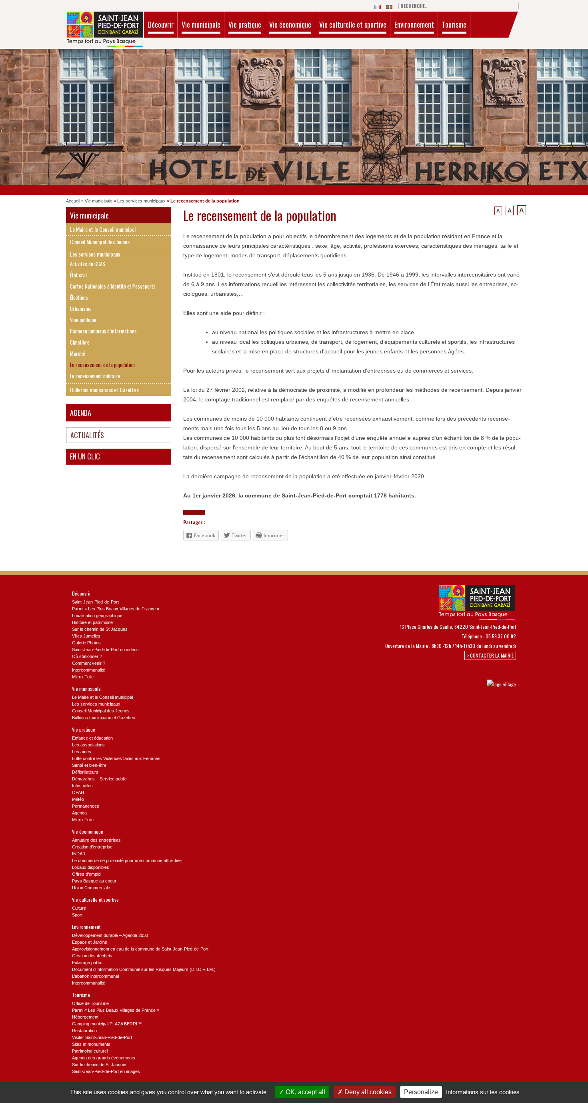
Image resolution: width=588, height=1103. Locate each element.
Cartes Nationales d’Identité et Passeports (113, 286)
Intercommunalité (88, 670)
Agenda (80, 412)
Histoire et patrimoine (92, 622)
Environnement (414, 24)
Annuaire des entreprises (96, 840)
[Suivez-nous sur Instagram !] (464, 684)
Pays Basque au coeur (94, 880)
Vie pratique (244, 24)
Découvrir (161, 24)
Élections (79, 297)
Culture (79, 908)
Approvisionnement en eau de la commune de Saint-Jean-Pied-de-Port (140, 949)
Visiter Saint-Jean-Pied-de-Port (102, 1037)
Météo (78, 799)
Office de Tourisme (90, 1003)
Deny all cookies (367, 1092)
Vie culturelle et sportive (352, 24)
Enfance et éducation (92, 738)
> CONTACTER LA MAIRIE (490, 655)
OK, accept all (304, 1092)
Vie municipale (201, 24)
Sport (77, 914)
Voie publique (83, 320)
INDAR (79, 853)
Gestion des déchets (92, 955)
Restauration (84, 1030)
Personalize (421, 1092)
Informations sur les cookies (483, 1092)
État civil (78, 275)
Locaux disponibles (90, 867)
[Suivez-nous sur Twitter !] (451, 684)
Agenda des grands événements (103, 1057)
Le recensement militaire (95, 376)
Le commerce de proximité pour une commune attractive (127, 860)
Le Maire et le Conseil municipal (103, 229)
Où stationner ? (87, 656)
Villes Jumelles (86, 636)
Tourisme (454, 24)
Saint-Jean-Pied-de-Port (95, 602)
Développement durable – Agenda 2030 (110, 935)
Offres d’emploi (86, 874)
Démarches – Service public (99, 778)
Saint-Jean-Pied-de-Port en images (106, 1071)
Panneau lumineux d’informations (103, 331)
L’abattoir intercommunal (95, 976)
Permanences (85, 806)
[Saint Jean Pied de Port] (105, 30)
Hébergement (85, 1017)
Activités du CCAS (87, 264)
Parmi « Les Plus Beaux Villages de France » (115, 608)
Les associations (88, 744)
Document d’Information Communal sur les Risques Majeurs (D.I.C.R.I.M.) (144, 969)
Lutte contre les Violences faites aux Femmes (116, 758)
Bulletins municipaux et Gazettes (104, 389)
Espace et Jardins (89, 942)
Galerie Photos (86, 642)
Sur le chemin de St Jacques (100, 629)
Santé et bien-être (89, 765)
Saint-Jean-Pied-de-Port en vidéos (105, 649)
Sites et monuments (91, 1044)
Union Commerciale (91, 887)
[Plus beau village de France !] (493, 684)
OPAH (78, 792)
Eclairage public (87, 962)
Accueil (73, 201)
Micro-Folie (83, 676)
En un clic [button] (85, 456)
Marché (77, 353)
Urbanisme (81, 309)
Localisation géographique (97, 615)
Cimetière (80, 342)
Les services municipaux (141, 201)
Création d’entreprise (92, 846)
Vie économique (290, 24)
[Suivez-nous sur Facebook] (437, 684)
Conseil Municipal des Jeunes (100, 241)
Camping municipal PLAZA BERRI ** (107, 1023)
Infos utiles (82, 785)
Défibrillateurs (85, 772)
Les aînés (81, 751)
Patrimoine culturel (90, 1051)
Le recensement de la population (102, 365)
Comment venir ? (88, 663)
